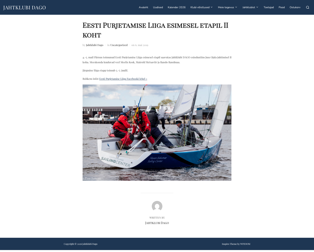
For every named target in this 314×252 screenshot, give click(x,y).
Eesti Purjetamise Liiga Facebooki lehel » (123, 78)
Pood (282, 7)
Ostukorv (295, 7)
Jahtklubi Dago (24, 7)
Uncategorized (119, 45)
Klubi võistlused (200, 7)
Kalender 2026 (177, 7)
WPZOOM (245, 243)
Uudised (158, 7)
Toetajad (269, 7)
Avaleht (143, 7)
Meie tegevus (226, 7)
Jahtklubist (249, 7)
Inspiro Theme (229, 243)
